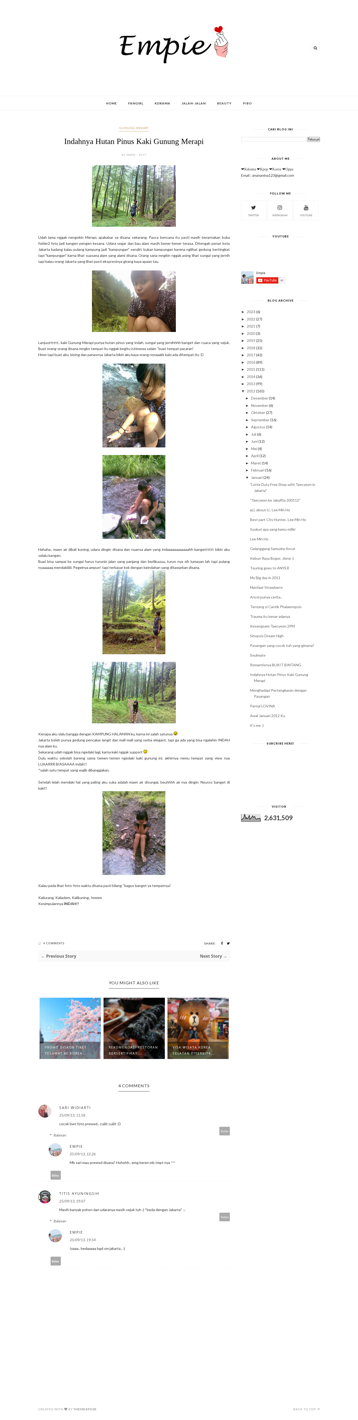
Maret (256, 463)
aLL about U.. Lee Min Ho (270, 510)
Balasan (60, 1135)
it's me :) (257, 725)
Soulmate (257, 655)
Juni (254, 441)
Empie (76, 1146)
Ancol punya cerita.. (266, 597)
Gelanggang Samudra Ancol (272, 548)
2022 (251, 319)
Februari (257, 470)
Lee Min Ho (259, 539)
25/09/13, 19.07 (72, 1201)
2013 (251, 383)
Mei (254, 448)
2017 (251, 355)
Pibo (247, 103)
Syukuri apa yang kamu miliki (272, 529)
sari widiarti (75, 1107)
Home (111, 103)
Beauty (224, 103)
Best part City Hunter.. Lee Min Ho (278, 519)
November (259, 405)
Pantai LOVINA (262, 706)
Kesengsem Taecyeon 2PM (272, 626)
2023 (251, 311)
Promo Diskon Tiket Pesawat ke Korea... (66, 1050)
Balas (225, 1131)
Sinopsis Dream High (267, 636)
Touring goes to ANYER (269, 568)
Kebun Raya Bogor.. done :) (272, 558)
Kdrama (162, 103)
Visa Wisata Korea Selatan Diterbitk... (194, 1050)
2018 (251, 348)
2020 (251, 333)
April (255, 455)
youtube (306, 215)
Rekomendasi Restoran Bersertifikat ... (133, 1050)
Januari (257, 477)
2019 (251, 340)
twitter (253, 215)
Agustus (258, 427)
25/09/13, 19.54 (83, 1240)
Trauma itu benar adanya (270, 616)
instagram (280, 215)
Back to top (305, 1409)
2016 (251, 362)
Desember (259, 398)
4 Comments (53, 943)
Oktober (258, 412)
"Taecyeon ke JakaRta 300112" (275, 500)
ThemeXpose (85, 1409)
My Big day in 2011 (265, 577)
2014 (251, 376)
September (260, 420)
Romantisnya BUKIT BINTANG (275, 665)
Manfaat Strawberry (266, 587)
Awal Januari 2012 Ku (267, 715)
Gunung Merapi (134, 128)
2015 (251, 369)
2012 (251, 391)
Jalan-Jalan (194, 103)
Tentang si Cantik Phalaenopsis (276, 606)
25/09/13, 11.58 (72, 1115)
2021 (251, 326)
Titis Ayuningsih (79, 1193)
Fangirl (135, 103)
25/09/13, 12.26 (83, 1154)
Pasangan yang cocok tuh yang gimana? (282, 645)
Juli (253, 434)
